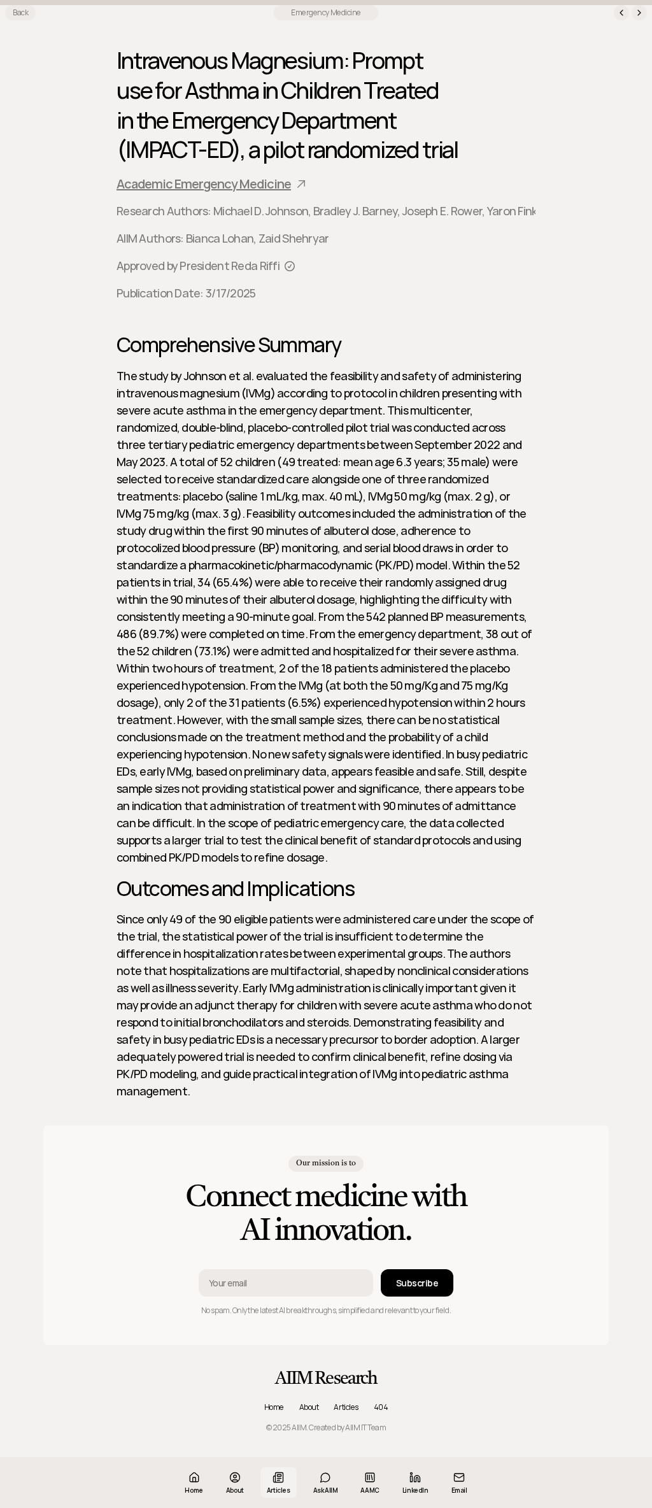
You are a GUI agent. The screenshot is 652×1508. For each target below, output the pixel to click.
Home (274, 1407)
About (309, 1407)
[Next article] (639, 12)
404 (381, 1407)
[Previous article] (621, 12)
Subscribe (417, 1283)
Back (20, 12)
